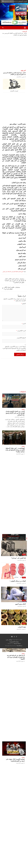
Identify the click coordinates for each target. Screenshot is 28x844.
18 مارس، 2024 (22, 583)
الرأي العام (21, 271)
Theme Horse (17, 643)
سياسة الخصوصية (14, 641)
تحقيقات (23, 392)
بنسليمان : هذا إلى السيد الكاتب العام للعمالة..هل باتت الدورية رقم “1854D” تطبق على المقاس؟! (14, 280)
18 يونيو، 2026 (23, 560)
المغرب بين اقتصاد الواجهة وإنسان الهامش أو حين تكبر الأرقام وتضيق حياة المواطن (15, 413)
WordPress (19, 645)
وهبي (4, 271)
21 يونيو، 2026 (22, 763)
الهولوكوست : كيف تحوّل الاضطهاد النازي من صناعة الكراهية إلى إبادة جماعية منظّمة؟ (15, 450)
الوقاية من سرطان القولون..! (18, 581)
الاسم (24, 323)
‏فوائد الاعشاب (22, 627)
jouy (18, 76)
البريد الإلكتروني (21, 330)
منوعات (23, 538)
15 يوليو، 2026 (22, 454)
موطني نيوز (24, 16)
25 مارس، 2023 (22, 76)
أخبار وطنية (23, 70)
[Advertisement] (14, 54)
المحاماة (9, 271)
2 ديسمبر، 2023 (22, 629)
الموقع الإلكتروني (21, 337)
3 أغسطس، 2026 (21, 417)
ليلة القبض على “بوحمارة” (18, 558)
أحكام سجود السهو (20, 604)
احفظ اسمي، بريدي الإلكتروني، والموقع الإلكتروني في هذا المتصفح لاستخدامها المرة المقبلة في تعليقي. (14, 348)
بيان (6, 271)
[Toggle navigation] (25, 27)
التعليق (23, 303)
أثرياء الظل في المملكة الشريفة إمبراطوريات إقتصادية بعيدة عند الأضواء (16, 657)
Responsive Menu (8, 1)
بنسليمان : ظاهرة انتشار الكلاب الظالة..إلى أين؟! (12, 288)
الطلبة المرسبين (14, 271)
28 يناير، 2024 (23, 606)
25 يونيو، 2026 (22, 661)
